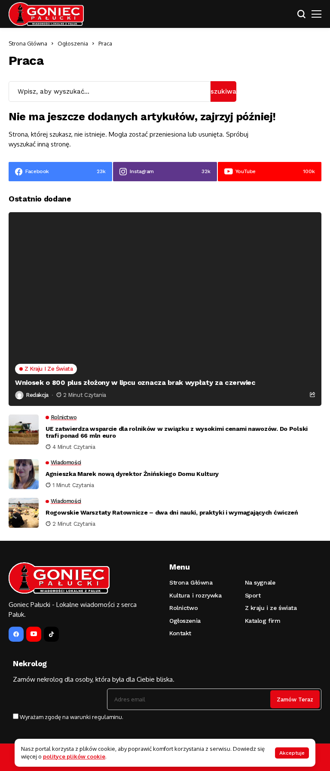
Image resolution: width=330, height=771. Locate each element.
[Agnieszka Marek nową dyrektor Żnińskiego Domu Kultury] (24, 474)
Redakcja (37, 395)
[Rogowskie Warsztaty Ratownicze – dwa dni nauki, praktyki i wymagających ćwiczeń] (24, 513)
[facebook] (16, 634)
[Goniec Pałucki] (46, 14)
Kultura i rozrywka (195, 595)
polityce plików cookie (74, 756)
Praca (105, 43)
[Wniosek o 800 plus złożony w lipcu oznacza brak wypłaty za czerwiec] (165, 309)
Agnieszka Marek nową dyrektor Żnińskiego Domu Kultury (132, 473)
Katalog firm (263, 620)
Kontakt (180, 633)
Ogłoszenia (73, 43)
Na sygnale (260, 582)
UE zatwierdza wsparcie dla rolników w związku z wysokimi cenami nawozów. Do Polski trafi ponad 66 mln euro (177, 432)
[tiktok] (51, 634)
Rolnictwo (183, 607)
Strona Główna (28, 43)
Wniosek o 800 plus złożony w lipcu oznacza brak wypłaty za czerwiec (135, 382)
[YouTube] (33, 634)
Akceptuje (292, 753)
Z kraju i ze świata (271, 607)
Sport (253, 595)
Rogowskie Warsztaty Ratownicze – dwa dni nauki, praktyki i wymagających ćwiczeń (172, 512)
